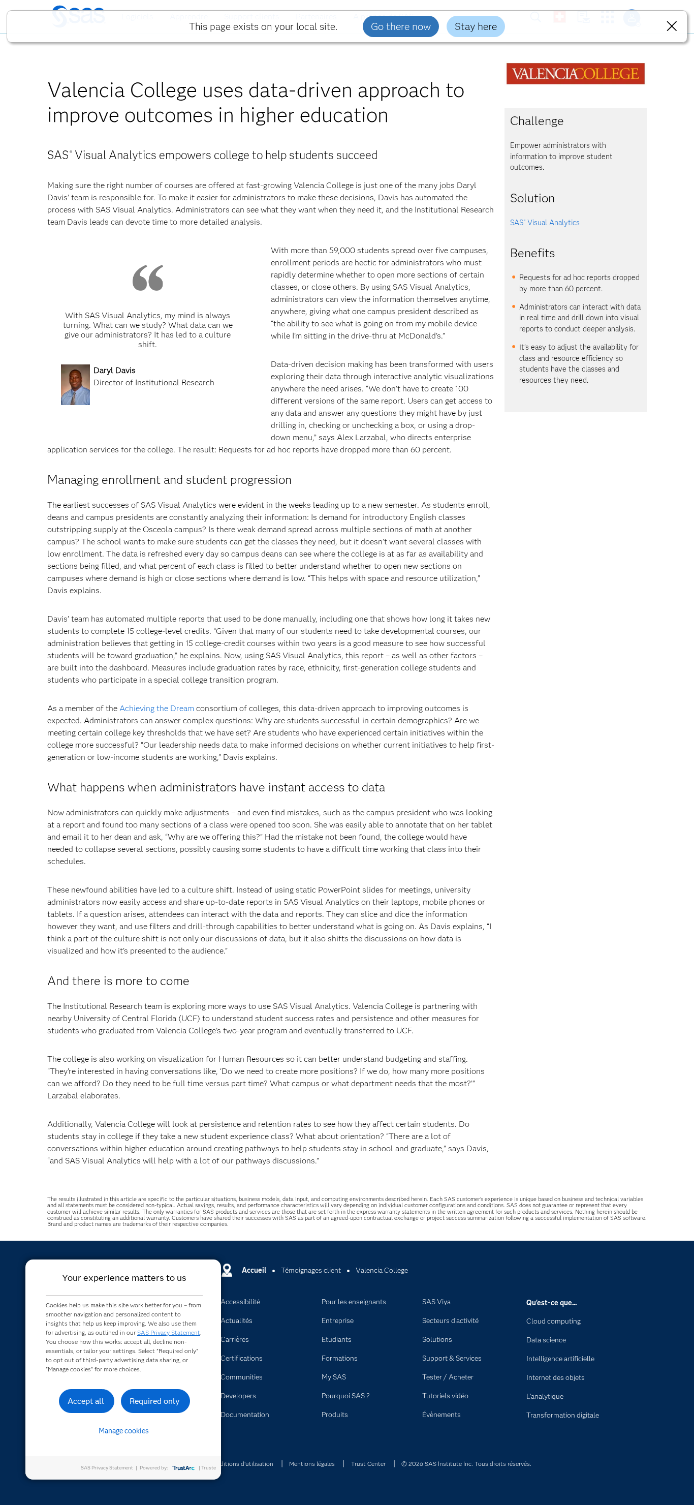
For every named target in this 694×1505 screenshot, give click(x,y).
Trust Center (368, 1463)
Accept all (86, 1401)
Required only (155, 1401)
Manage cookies (124, 1430)
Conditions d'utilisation (241, 1463)
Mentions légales (312, 1463)
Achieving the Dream (156, 708)
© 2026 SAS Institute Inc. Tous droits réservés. (466, 1463)
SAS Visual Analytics (545, 222)
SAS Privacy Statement (168, 1332)
